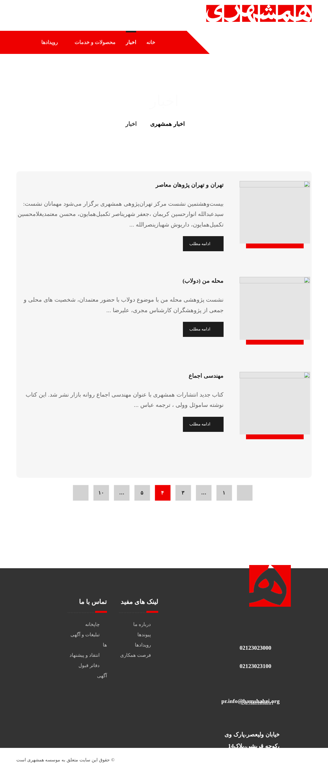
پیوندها (144, 634)
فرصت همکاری (135, 655)
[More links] (27, 42)
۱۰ (101, 493)
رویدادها (143, 644)
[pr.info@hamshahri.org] (249, 683)
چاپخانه (92, 624)
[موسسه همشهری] (200, 124)
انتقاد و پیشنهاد (85, 655)
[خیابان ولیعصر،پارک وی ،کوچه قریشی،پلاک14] (249, 720)
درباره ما (142, 624)
